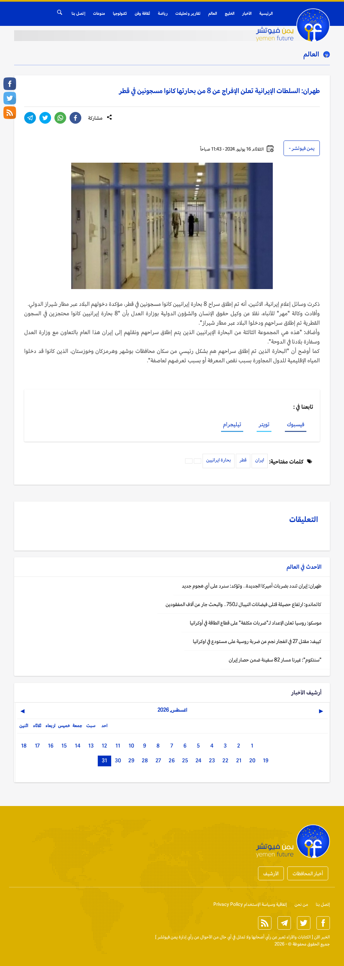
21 (239, 760)
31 (104, 760)
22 (225, 760)
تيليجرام (232, 424)
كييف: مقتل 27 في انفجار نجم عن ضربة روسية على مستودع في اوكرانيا (257, 641)
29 (131, 760)
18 (24, 745)
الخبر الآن (322, 937)
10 (131, 745)
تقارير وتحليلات (188, 13)
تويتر (264, 424)
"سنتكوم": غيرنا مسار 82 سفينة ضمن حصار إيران (275, 659)
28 (145, 760)
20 (252, 760)
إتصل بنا (78, 13)
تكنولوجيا (120, 13)
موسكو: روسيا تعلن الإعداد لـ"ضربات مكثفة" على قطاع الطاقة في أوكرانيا (255, 622)
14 (77, 745)
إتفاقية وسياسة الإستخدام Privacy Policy (250, 904)
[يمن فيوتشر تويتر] (9, 98)
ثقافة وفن (142, 13)
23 (212, 760)
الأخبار (247, 13)
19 (265, 760)
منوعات (99, 13)
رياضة (163, 13)
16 (50, 745)
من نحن (301, 904)
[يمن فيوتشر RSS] (9, 112)
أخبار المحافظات (308, 873)
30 (118, 760)
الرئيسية (266, 13)
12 (104, 745)
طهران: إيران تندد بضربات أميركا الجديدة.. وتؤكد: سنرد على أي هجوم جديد (251, 585)
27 (158, 760)
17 (37, 745)
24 (198, 760)
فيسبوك (295, 424)
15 (64, 745)
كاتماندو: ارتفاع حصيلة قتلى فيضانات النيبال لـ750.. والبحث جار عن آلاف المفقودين (243, 604)
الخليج (229, 13)
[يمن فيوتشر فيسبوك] (9, 83)
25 (185, 760)
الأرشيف (270, 873)
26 (172, 760)
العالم (212, 13)
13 (91, 745)
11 (118, 745)
